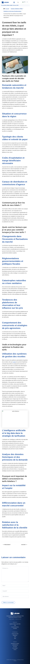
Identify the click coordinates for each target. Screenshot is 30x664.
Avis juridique (15, 648)
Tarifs (15, 636)
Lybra (14, 362)
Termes (15, 649)
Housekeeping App (15, 627)
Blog (15, 638)
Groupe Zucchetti (15, 633)
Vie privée (15, 646)
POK (15, 625)
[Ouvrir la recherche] (18, 2)
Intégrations (15, 635)
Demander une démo (15, 643)
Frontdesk (15, 628)
